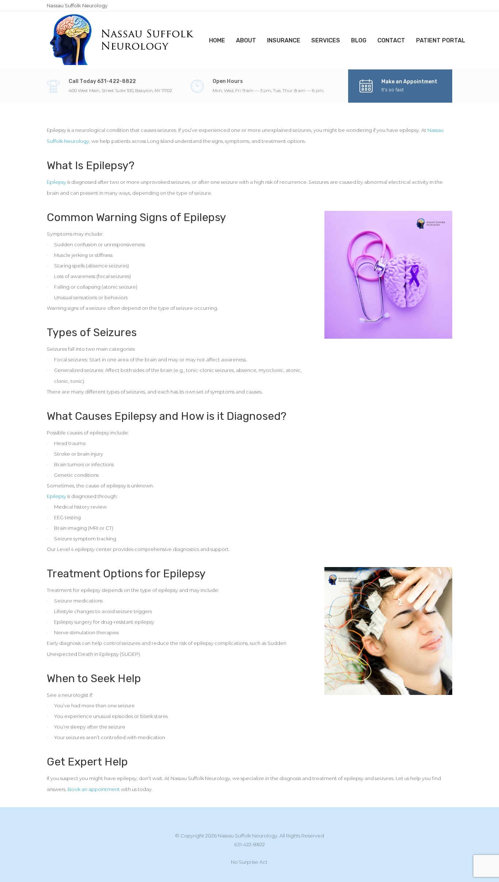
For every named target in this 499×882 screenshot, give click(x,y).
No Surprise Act (249, 862)
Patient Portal (440, 40)
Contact (391, 40)
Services (325, 40)
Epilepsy (56, 182)
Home (217, 40)
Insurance (283, 40)
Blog (358, 40)
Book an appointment (94, 789)
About (246, 40)
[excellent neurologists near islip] (122, 39)
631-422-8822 (249, 844)
